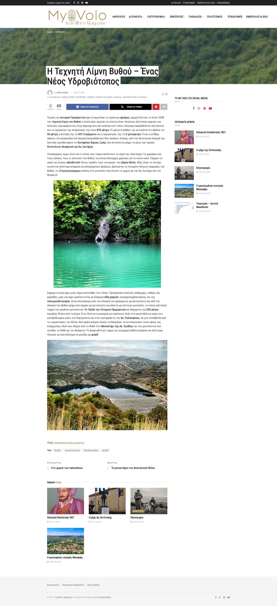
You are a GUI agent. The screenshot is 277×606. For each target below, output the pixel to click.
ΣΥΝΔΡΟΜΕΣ (189, 2)
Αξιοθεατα (135, 16)
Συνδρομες (235, 16)
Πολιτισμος (214, 16)
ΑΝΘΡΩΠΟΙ (138, 511)
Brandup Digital (104, 597)
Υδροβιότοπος (91, 450)
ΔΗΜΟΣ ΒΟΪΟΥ (68, 97)
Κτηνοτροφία (136, 517)
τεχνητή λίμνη (72, 450)
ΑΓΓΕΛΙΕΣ (176, 2)
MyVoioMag (62, 92)
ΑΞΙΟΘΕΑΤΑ (60, 32)
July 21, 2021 (79, 92)
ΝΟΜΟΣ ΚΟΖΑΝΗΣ (104, 97)
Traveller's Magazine (63, 597)
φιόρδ (105, 450)
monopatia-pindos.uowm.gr (69, 442)
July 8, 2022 (54, 522)
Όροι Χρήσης (93, 585)
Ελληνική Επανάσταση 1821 (60, 517)
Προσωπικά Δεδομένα (73, 585)
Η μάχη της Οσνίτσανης (100, 517)
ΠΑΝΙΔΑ (118, 97)
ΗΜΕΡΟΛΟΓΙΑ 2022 (206, 2)
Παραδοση (195, 16)
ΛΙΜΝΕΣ (90, 97)
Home (49, 32)
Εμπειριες (176, 16)
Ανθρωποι (118, 16)
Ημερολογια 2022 (257, 16)
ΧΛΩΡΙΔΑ (142, 97)
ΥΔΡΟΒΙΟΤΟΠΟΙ (130, 97)
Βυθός (58, 450)
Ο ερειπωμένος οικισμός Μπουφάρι (65, 557)
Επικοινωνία (53, 585)
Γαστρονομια (156, 16)
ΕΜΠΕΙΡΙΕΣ (81, 97)
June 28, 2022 (138, 522)
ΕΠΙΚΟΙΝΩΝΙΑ (223, 2)
